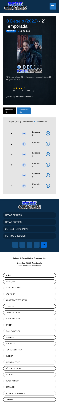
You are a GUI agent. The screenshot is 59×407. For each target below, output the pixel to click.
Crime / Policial (13, 313)
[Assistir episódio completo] (47, 133)
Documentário (13, 319)
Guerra (9, 356)
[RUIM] (16, 88)
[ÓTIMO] (24, 88)
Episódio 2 (36, 144)
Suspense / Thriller (15, 393)
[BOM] (19, 88)
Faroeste (10, 344)
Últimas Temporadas (16, 229)
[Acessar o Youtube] (37, 245)
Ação (8, 275)
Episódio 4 (36, 165)
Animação (10, 282)
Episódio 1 (36, 133)
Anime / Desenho (13, 288)
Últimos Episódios (15, 236)
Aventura (10, 294)
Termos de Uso (40, 258)
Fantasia (10, 337)
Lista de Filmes (13, 215)
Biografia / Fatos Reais (16, 300)
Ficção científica (14, 350)
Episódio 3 (36, 154)
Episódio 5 (36, 175)
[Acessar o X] (22, 245)
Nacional (10, 375)
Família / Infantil (13, 331)
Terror (9, 399)
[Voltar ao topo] (44, 245)
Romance (10, 387)
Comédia (10, 306)
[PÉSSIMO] (14, 88)
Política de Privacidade (22, 258)
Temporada (9, 111)
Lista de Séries (13, 222)
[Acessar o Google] (29, 245)
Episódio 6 (36, 185)
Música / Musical (13, 368)
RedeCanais (37, 263)
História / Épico (13, 362)
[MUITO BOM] (22, 88)
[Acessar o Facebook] (15, 245)
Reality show (12, 381)
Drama (9, 325)
